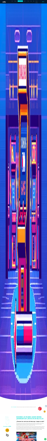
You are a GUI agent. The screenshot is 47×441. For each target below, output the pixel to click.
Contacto (37, 2)
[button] (45, 439)
